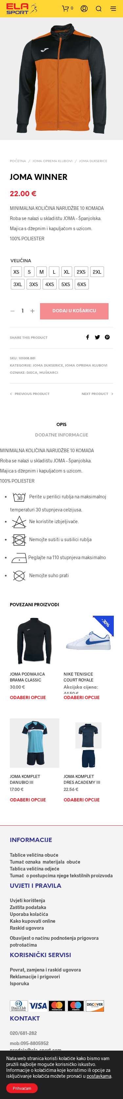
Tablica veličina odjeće (34, 868)
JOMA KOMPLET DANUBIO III (25, 779)
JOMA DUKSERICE (93, 161)
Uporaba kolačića (29, 914)
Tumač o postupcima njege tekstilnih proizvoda (61, 875)
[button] (67, 8)
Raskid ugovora (27, 928)
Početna (18, 161)
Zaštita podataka (28, 907)
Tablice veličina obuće (34, 855)
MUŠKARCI (48, 373)
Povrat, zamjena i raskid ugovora (45, 969)
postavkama (99, 1076)
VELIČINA (20, 261)
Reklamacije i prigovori (35, 976)
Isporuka (19, 983)
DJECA (32, 373)
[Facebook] (90, 338)
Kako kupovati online (32, 921)
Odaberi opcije (28, 698)
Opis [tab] (61, 425)
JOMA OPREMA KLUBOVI (52, 161)
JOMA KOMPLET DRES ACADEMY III (82, 779)
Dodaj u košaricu (74, 311)
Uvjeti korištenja (27, 900)
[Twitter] (100, 338)
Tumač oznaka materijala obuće (45, 862)
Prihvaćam (22, 1088)
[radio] (16, 272)
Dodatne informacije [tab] (61, 435)
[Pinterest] (109, 338)
